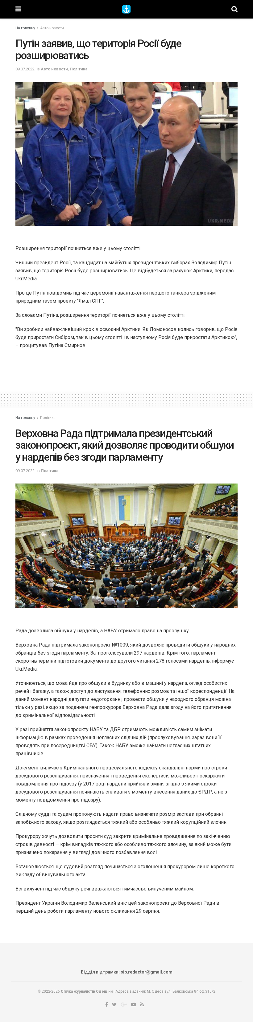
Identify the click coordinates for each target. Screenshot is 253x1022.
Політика (79, 69)
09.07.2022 (25, 69)
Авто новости (52, 28)
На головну (25, 28)
